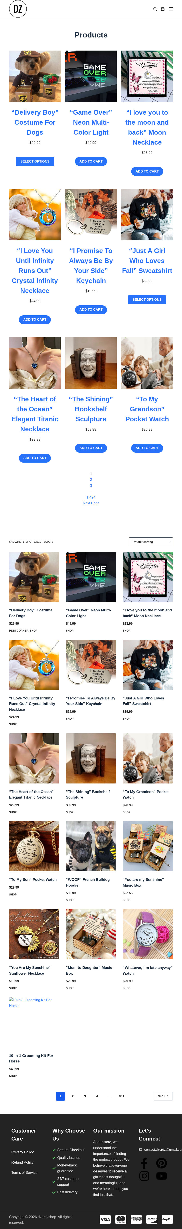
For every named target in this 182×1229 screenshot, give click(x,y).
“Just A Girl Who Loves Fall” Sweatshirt (147, 260)
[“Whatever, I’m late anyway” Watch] (148, 934)
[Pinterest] (161, 1163)
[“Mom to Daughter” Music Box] (91, 934)
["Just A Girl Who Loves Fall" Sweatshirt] (148, 665)
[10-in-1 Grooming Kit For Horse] (34, 1022)
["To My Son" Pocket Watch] (34, 846)
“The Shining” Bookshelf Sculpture (91, 409)
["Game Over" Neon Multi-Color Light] (91, 577)
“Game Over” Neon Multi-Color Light (91, 122)
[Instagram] (144, 1176)
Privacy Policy (22, 1152)
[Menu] (171, 9)
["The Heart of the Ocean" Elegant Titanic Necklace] (34, 758)
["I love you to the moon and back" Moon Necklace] (148, 577)
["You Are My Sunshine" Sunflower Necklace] (34, 934)
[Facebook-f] (144, 1163)
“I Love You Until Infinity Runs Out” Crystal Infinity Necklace (35, 270)
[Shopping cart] (162, 9)
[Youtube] (161, 1176)
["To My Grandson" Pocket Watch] (148, 758)
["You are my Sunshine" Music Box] (148, 846)
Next (161, 1095)
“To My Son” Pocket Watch (33, 880)
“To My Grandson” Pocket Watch (147, 409)
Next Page (91, 503)
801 (121, 1096)
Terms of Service (24, 1172)
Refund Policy (22, 1162)
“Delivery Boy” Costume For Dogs (35, 122)
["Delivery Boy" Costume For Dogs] (34, 577)
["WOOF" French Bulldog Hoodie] (91, 846)
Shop (33, 630)
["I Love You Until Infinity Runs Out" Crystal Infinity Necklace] (34, 665)
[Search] (155, 9)
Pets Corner (18, 630)
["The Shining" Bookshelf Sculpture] (91, 758)
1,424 (91, 497)
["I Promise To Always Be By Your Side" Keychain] (91, 665)
